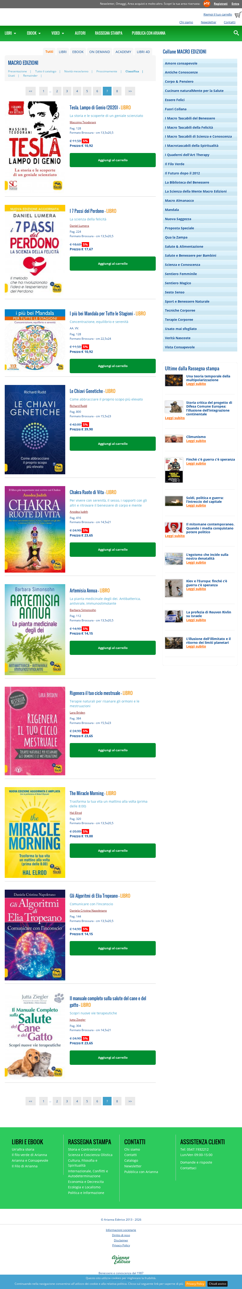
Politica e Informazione (86, 1192)
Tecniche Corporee (180, 310)
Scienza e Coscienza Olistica (90, 1155)
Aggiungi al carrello (113, 160)
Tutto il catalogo (45, 71)
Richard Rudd (78, 406)
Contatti (229, 22)
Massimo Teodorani (83, 122)
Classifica (132, 71)
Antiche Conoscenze (181, 72)
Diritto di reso (121, 1235)
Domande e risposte (196, 1162)
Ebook (32, 33)
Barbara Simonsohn (83, 610)
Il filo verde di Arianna (29, 1155)
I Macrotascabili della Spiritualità (191, 145)
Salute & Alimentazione (184, 246)
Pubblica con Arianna (148, 33)
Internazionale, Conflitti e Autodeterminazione (88, 1173)
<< (30, 91)
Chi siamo (186, 22)
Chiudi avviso (217, 1284)
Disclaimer (121, 1240)
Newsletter (208, 22)
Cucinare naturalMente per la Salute (194, 90)
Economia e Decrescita (86, 1181)
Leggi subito (196, 383)
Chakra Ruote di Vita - (93, 492)
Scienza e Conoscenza (182, 264)
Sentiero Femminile (181, 274)
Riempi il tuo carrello (217, 14)
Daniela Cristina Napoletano (88, 910)
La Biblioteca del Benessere (187, 182)
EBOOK (78, 52)
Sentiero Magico (178, 283)
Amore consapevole (181, 63)
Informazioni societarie (121, 1230)
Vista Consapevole (180, 347)
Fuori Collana (175, 109)
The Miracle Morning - (93, 793)
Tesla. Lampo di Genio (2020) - (100, 107)
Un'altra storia (23, 1149)
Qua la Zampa (176, 237)
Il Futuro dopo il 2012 (182, 173)
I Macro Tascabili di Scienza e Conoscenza (198, 136)
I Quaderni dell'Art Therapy (187, 155)
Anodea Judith (79, 511)
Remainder (30, 76)
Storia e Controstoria (84, 1149)
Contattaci (188, 1168)
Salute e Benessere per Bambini (190, 255)
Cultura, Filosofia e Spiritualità (82, 1163)
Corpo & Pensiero (179, 81)
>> (130, 91)
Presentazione (17, 71)
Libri (9, 33)
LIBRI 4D (143, 52)
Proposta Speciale (179, 228)
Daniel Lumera (79, 225)
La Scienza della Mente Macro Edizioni (196, 191)
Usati (11, 76)
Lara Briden (77, 712)
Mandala (172, 209)
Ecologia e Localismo (84, 1187)
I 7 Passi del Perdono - (93, 211)
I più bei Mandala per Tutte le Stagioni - (108, 313)
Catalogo (131, 1160)
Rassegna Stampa (108, 33)
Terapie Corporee (179, 319)
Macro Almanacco (179, 200)
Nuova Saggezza (178, 219)
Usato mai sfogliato (181, 328)
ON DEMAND (99, 52)
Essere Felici (175, 100)
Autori (80, 33)
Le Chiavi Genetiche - (92, 391)
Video (56, 33)
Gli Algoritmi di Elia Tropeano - (100, 895)
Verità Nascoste (177, 338)
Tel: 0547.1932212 (194, 1149)
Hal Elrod (76, 812)
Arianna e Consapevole (30, 1160)
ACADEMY (123, 52)
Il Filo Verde (174, 164)
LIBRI (63, 52)
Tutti (49, 52)
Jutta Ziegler (78, 1019)
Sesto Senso (175, 292)
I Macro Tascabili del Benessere (190, 118)
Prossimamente (106, 71)
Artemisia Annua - (90, 590)
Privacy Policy (195, 1284)
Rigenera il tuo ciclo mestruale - (101, 693)
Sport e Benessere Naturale (187, 301)
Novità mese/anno (76, 71)
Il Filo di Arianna (25, 1166)
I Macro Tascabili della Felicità (189, 127)
